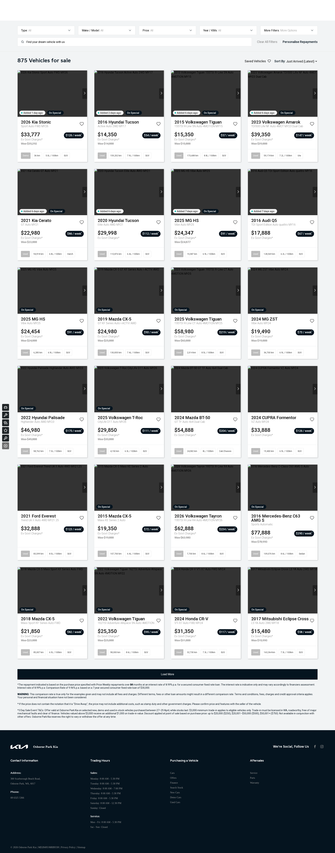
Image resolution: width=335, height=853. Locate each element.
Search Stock (176, 787)
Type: (24, 30)
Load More (167, 674)
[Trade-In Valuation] (5, 407)
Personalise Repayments (300, 42)
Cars (172, 773)
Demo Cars (175, 797)
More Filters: (272, 30)
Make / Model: (91, 30)
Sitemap (81, 847)
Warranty (254, 782)
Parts (252, 778)
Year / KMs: (210, 30)
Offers (173, 778)
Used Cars (175, 802)
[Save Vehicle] (82, 124)
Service (253, 773)
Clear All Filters (267, 42)
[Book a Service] (5, 415)
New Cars (175, 792)
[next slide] (84, 93)
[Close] (5, 445)
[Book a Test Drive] (5, 438)
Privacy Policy (68, 847)
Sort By (279, 61)
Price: (146, 30)
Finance (174, 782)
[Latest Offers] (5, 430)
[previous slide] (20, 93)
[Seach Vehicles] (5, 422)
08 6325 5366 (17, 797)
